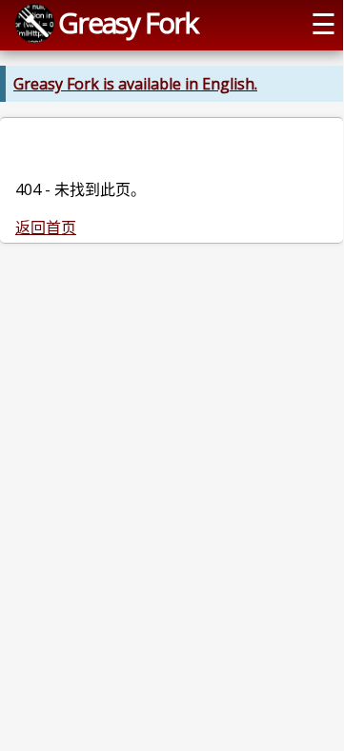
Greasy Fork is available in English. (135, 83)
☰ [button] (323, 23)
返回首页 (45, 227)
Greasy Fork (127, 22)
